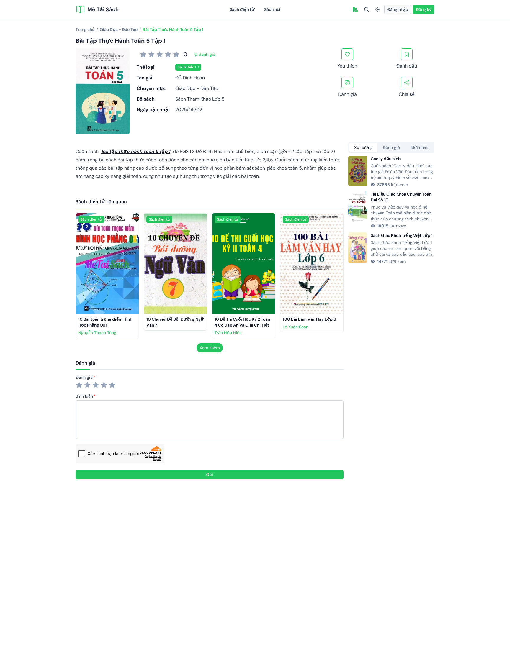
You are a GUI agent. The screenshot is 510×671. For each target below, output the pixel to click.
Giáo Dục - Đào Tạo (196, 88)
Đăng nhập (397, 9)
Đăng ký (423, 9)
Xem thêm (210, 347)
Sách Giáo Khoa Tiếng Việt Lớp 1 (402, 235)
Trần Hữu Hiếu (228, 332)
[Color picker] (355, 9)
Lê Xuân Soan (295, 326)
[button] (355, 9)
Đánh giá (84, 377)
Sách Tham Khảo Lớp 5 (200, 99)
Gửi (209, 474)
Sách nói (272, 9)
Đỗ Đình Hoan (190, 78)
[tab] (363, 147)
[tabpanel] (391, 210)
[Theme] (377, 9)
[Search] (366, 9)
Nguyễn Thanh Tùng (97, 332)
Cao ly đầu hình (386, 158)
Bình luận (84, 396)
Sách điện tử (242, 9)
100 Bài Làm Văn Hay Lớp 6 (309, 319)
